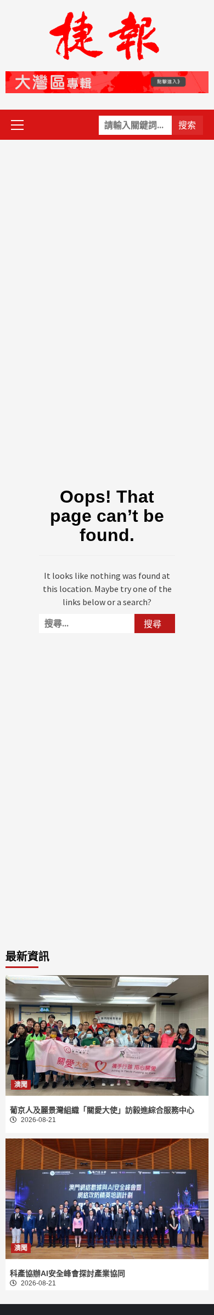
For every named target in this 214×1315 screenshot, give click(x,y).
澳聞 (20, 1085)
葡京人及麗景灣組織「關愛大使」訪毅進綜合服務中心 (102, 1110)
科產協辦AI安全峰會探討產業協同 (67, 1273)
